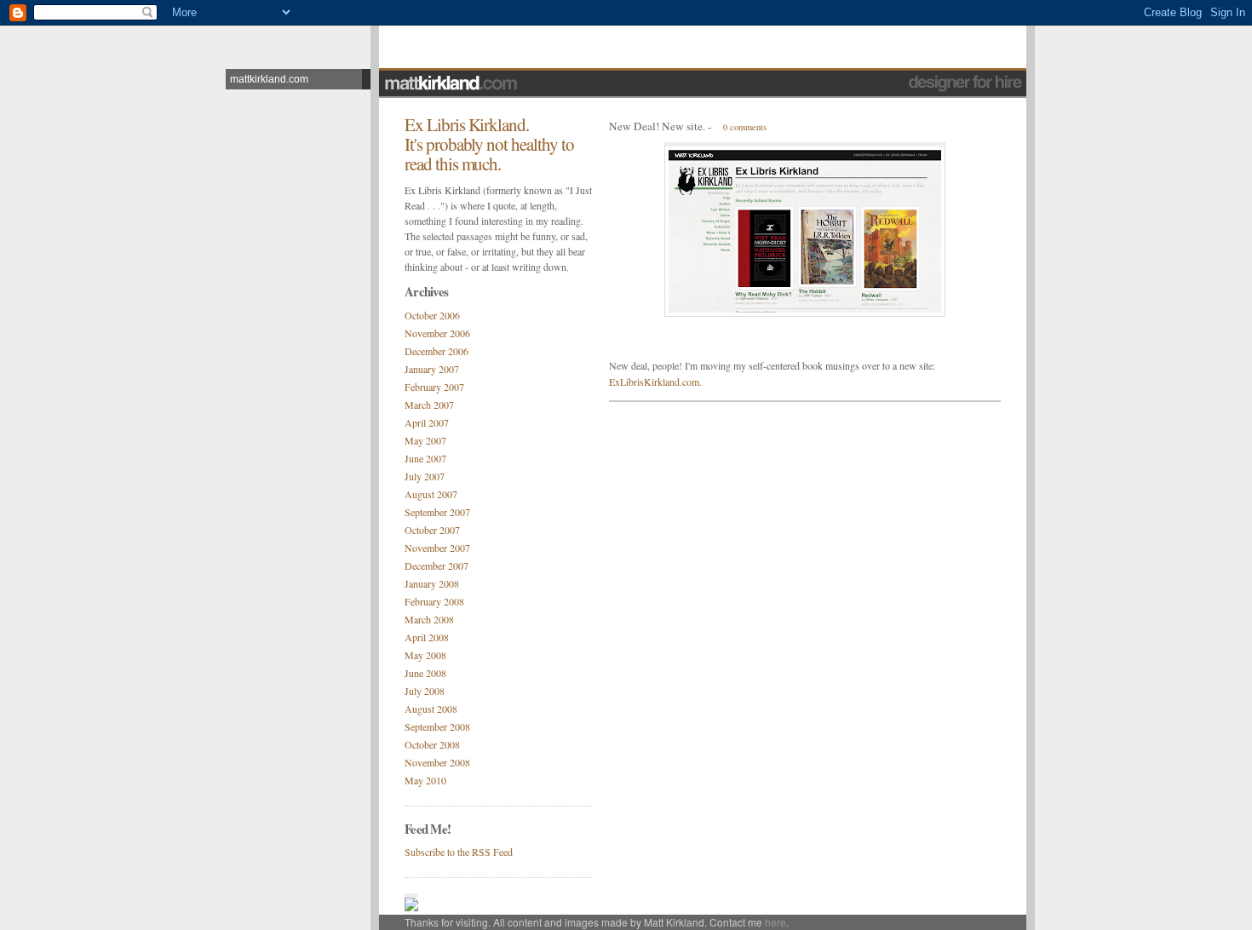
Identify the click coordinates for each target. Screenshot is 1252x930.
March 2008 (429, 619)
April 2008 (427, 637)
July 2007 (425, 476)
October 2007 (432, 530)
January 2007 (432, 369)
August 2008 (431, 708)
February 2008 (434, 601)
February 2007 (434, 386)
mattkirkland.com (269, 79)
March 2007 (429, 404)
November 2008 (437, 762)
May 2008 (425, 655)
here (775, 922)
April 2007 (427, 422)
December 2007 (436, 565)
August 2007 (431, 494)
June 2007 (425, 458)
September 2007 (437, 512)
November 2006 (437, 333)
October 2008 (432, 744)
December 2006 (436, 351)
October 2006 (432, 315)
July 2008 (425, 691)
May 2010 (425, 780)
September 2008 (437, 726)
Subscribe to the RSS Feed (459, 851)
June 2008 (425, 673)
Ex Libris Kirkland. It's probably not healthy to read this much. (489, 143)
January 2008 (432, 583)
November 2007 (437, 547)
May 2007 (425, 440)
